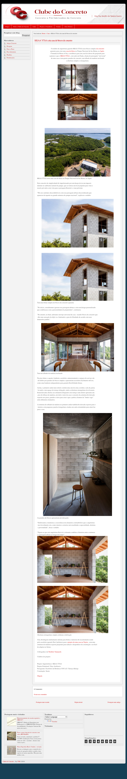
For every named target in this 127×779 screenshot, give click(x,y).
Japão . (102, 51)
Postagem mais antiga (114, 702)
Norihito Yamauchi (54, 652)
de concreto (100, 48)
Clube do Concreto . (9, 761)
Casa (48, 33)
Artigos (7, 27)
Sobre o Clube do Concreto (21, 27)
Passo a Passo (10, 49)
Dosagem (9, 46)
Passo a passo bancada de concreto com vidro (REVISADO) (28, 733)
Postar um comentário (40, 694)
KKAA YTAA (65, 56)
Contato (58, 27)
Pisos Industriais (11, 52)
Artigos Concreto (11, 43)
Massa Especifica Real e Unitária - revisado (29, 747)
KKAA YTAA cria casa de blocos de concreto (53, 40)
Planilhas (9, 55)
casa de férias (70, 51)
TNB (18, 761)
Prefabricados (11, 58)
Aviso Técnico (68, 27)
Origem (39, 676)
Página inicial (78, 702)
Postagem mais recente (42, 702)
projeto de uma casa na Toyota (78, 642)
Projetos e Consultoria (46, 27)
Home (43, 33)
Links (34, 27)
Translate (54, 721)
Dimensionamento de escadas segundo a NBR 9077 (28, 719)
